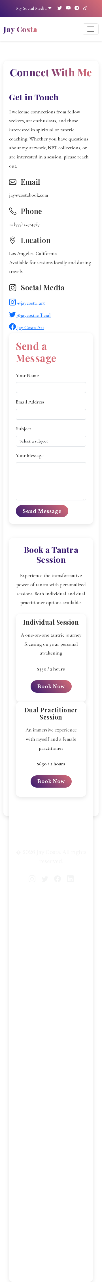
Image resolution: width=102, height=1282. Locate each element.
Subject (23, 429)
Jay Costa (20, 29)
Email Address (30, 402)
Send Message (42, 511)
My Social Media (32, 8)
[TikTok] (85, 8)
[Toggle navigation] (91, 29)
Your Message (30, 455)
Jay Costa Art (30, 328)
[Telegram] (77, 8)
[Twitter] (60, 8)
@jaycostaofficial (33, 315)
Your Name (27, 375)
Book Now (51, 686)
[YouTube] (68, 8)
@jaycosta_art (30, 303)
